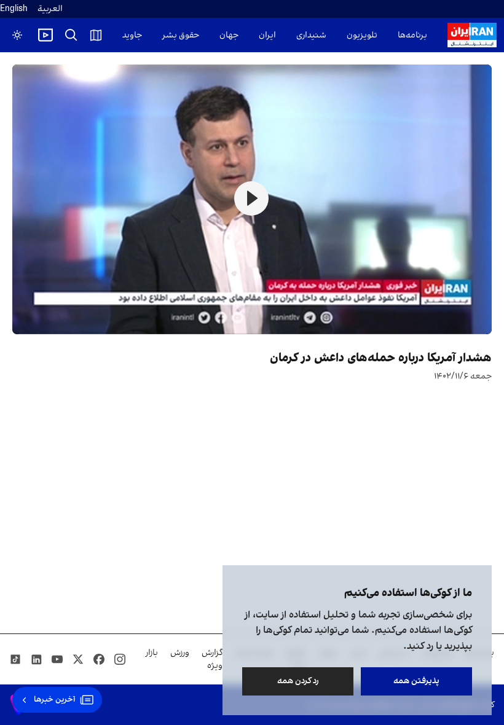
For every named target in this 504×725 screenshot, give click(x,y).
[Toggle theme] (17, 35)
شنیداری (311, 35)
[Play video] (45, 35)
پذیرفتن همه (416, 681)
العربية (50, 8)
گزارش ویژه (212, 659)
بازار (152, 652)
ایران (267, 35)
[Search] (71, 35)
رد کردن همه (298, 681)
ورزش (179, 652)
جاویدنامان (122, 35)
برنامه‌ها (412, 35)
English (14, 8)
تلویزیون (362, 35)
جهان (228, 35)
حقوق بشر (180, 35)
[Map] (96, 35)
